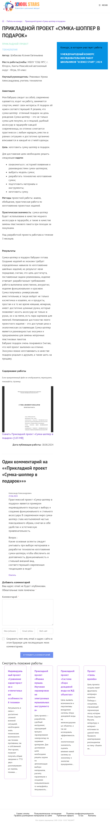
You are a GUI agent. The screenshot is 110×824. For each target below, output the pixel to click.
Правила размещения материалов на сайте (33, 815)
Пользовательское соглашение (47, 813)
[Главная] (3, 21)
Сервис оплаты (22, 813)
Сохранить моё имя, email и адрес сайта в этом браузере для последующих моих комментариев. (29, 642)
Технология (9, 49)
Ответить (12, 575)
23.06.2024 (13, 496)
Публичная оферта (65, 815)
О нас (80, 815)
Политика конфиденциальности (80, 813)
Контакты (92, 815)
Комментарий (10, 596)
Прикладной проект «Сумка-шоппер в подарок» (45, 21)
